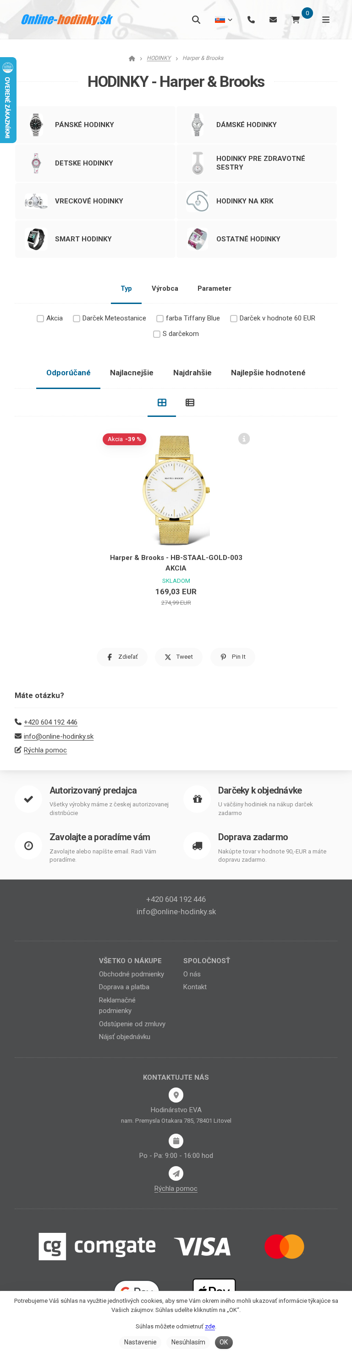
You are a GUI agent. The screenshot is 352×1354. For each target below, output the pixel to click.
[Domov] (67, 19)
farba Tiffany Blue (193, 318)
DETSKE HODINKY (84, 163)
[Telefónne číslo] (251, 19)
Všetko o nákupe (130, 961)
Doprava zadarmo (253, 837)
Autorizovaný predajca (93, 790)
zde (210, 1326)
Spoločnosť (206, 961)
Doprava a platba (124, 987)
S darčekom (181, 334)
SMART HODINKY (83, 239)
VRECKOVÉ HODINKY (89, 201)
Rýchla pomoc (45, 750)
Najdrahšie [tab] (192, 372)
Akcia (54, 318)
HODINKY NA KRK (244, 201)
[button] (122, 657)
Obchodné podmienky (131, 974)
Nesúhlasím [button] (188, 1342)
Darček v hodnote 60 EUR (277, 318)
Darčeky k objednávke (260, 790)
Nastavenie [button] (140, 1342)
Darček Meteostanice (114, 318)
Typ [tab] (126, 288)
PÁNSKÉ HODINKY (84, 125)
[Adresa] (176, 1094)
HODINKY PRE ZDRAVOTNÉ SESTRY (260, 163)
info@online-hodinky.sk (59, 736)
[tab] (162, 403)
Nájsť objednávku (124, 1037)
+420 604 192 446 (50, 722)
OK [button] (224, 1342)
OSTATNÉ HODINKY (248, 239)
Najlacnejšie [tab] (132, 372)
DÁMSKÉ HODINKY (246, 125)
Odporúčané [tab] (68, 372)
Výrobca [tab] (165, 288)
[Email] (273, 19)
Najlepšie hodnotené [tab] (268, 372)
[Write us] (176, 1173)
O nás (192, 974)
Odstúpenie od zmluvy (132, 1024)
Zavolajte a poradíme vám (100, 837)
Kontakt (195, 987)
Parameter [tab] (214, 288)
